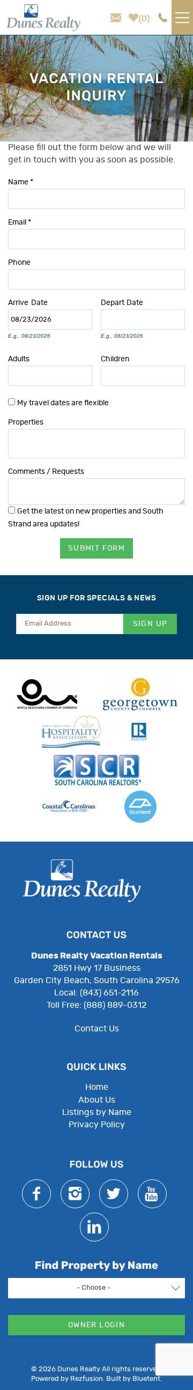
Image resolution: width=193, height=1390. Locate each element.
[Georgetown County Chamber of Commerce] (140, 694)
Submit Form (96, 548)
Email (19, 222)
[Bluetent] (140, 807)
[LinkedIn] (94, 1227)
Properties (25, 422)
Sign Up (150, 624)
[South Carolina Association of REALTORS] (97, 769)
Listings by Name (96, 1112)
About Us (96, 1100)
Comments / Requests (46, 471)
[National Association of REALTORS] (138, 732)
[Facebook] (36, 1193)
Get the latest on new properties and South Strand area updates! (86, 517)
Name (20, 181)
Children (115, 358)
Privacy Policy (97, 1124)
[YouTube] (152, 1193)
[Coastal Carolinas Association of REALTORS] (68, 807)
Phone (19, 262)
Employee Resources (96, 1137)
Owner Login (96, 1325)
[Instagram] (75, 1193)
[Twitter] (114, 1193)
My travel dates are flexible (63, 403)
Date (39, 302)
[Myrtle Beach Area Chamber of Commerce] (47, 694)
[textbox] (14, 439)
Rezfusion (86, 1379)
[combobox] (96, 443)
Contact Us (97, 1028)
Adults (18, 358)
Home (96, 1087)
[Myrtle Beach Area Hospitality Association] (70, 732)
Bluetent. (147, 1379)
